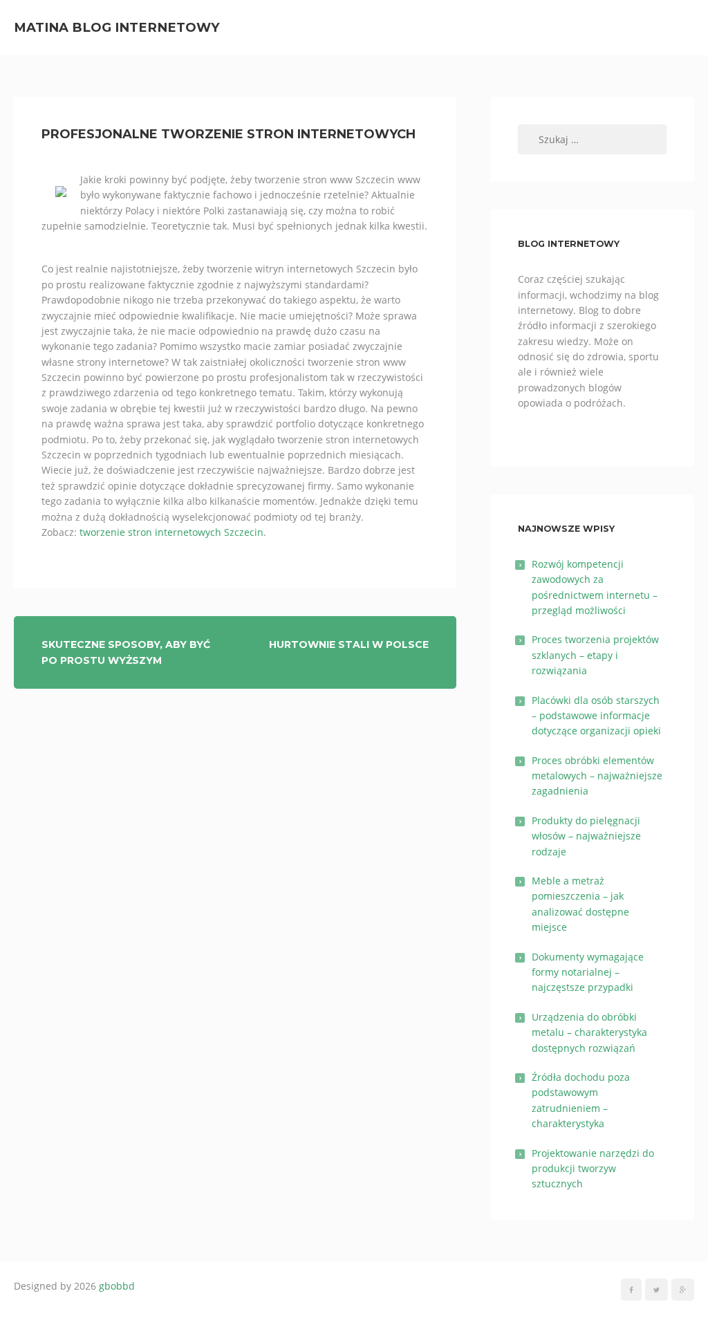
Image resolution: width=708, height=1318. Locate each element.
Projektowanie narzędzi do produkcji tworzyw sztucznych (593, 1169)
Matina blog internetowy (117, 27)
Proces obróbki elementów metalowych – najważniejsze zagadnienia (597, 776)
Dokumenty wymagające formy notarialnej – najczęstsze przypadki (588, 972)
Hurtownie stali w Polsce (349, 644)
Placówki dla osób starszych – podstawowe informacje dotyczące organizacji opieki (596, 716)
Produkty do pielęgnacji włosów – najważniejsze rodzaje (586, 836)
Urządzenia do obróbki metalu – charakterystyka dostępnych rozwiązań (589, 1032)
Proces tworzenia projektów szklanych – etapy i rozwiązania (595, 655)
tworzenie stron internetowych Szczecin (171, 532)
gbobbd (117, 1285)
